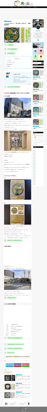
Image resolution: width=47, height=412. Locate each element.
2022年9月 (34, 161)
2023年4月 (34, 151)
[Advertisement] (23, 14)
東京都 (5, 370)
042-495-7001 (12, 333)
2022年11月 (34, 158)
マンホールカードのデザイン (11, 62)
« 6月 (33, 145)
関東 (9, 369)
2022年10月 (34, 160)
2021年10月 (34, 177)
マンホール (6, 369)
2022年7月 (34, 164)
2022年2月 (34, 171)
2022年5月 (34, 167)
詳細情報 (8, 66)
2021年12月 (34, 174)
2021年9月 (34, 178)
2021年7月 (34, 181)
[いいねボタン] (5, 360)
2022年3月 (34, 170)
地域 (7, 369)
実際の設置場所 (9, 64)
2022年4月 (34, 168)
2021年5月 (34, 184)
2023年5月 (34, 150)
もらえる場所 (9, 60)
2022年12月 (34, 157)
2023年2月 (34, 154)
